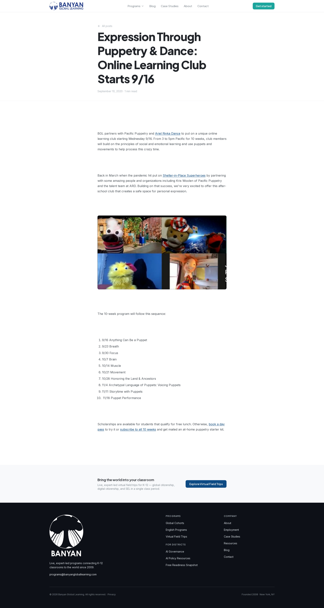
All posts (107, 26)
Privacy (112, 594)
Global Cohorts (175, 523)
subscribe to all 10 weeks (138, 429)
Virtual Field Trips (176, 536)
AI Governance (175, 551)
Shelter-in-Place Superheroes (184, 175)
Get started (264, 6)
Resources (230, 543)
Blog (152, 6)
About (188, 6)
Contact (203, 6)
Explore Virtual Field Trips (206, 484)
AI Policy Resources (178, 558)
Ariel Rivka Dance (167, 133)
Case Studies (169, 6)
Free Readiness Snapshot (182, 565)
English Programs (176, 529)
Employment (231, 529)
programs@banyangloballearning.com (73, 574)
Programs (134, 6)
